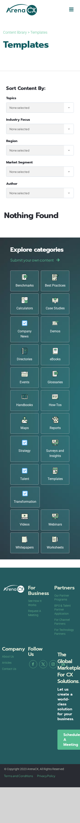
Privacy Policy (46, 776)
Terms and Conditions (18, 776)
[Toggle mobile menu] (71, 9)
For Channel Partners (62, 622)
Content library (15, 32)
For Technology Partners (64, 632)
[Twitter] (43, 664)
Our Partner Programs (61, 597)
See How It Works (35, 603)
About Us (8, 656)
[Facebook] (33, 664)
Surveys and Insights (55, 453)
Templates (38, 32)
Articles (6, 662)
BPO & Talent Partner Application (62, 609)
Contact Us (9, 668)
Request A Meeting (34, 613)
